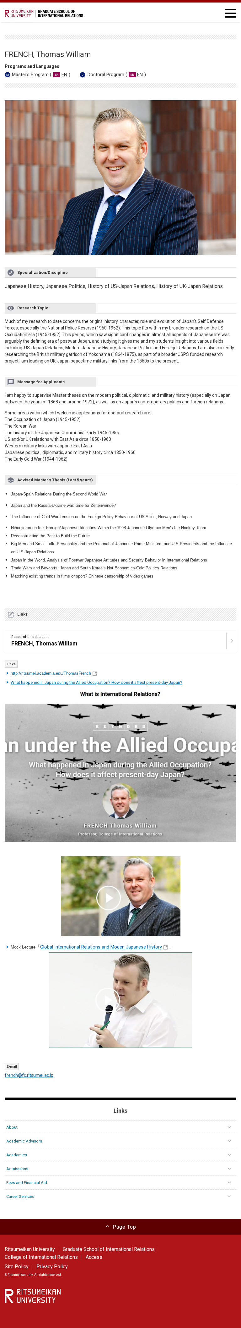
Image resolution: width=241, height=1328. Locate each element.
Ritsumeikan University (30, 1249)
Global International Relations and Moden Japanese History (101, 947)
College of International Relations (41, 1257)
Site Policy (17, 1267)
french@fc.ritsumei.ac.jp (29, 1075)
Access (94, 1257)
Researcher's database (44, 640)
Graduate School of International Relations (109, 1249)
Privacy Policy (52, 1267)
